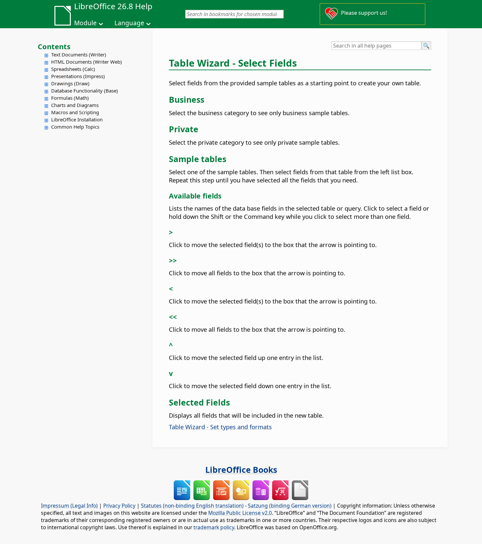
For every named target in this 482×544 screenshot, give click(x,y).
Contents (54, 46)
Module (85, 23)
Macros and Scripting (75, 112)
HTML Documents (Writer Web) (86, 61)
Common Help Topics (75, 126)
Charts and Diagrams (75, 105)
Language (129, 23)
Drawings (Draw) (70, 83)
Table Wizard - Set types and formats (220, 427)
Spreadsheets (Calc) (73, 69)
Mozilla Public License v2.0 (240, 512)
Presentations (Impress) (78, 76)
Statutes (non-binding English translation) (192, 505)
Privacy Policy (119, 505)
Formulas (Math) (70, 97)
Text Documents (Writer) (78, 54)
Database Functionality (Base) (84, 90)
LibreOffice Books (241, 469)
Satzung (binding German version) (289, 505)
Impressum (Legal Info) (69, 505)
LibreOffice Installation (77, 119)
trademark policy (213, 527)
